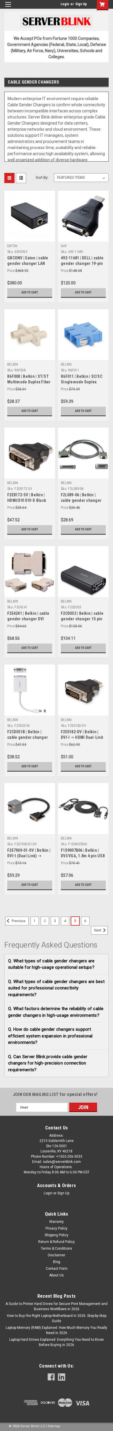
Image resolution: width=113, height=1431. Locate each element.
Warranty (56, 1222)
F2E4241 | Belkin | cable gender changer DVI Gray (28, 619)
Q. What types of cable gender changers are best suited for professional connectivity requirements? (56, 988)
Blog (56, 1262)
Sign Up (81, 4)
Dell (64, 246)
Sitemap (54, 1426)
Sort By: (42, 177)
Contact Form (57, 1269)
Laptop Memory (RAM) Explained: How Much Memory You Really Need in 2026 (56, 1330)
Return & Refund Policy (56, 1242)
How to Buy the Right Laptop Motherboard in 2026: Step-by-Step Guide (56, 1318)
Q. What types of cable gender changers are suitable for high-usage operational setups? (51, 964)
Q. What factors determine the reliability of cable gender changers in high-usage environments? (56, 1012)
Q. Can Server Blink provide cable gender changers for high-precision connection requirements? (47, 1063)
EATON (12, 246)
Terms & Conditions (56, 1248)
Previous (18, 921)
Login (65, 4)
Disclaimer (56, 1255)
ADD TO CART (29, 292)
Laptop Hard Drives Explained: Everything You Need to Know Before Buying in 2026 (56, 1342)
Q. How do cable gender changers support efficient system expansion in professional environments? (50, 1036)
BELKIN (12, 364)
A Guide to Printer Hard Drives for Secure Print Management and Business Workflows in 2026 (56, 1306)
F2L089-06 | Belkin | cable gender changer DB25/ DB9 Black (81, 500)
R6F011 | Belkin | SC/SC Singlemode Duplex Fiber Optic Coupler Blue (83, 382)
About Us (56, 1275)
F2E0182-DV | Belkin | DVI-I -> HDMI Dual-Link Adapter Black (82, 737)
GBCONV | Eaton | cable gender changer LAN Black (27, 263)
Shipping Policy (56, 1235)
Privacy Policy (56, 1228)
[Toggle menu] (8, 8)
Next (98, 930)
